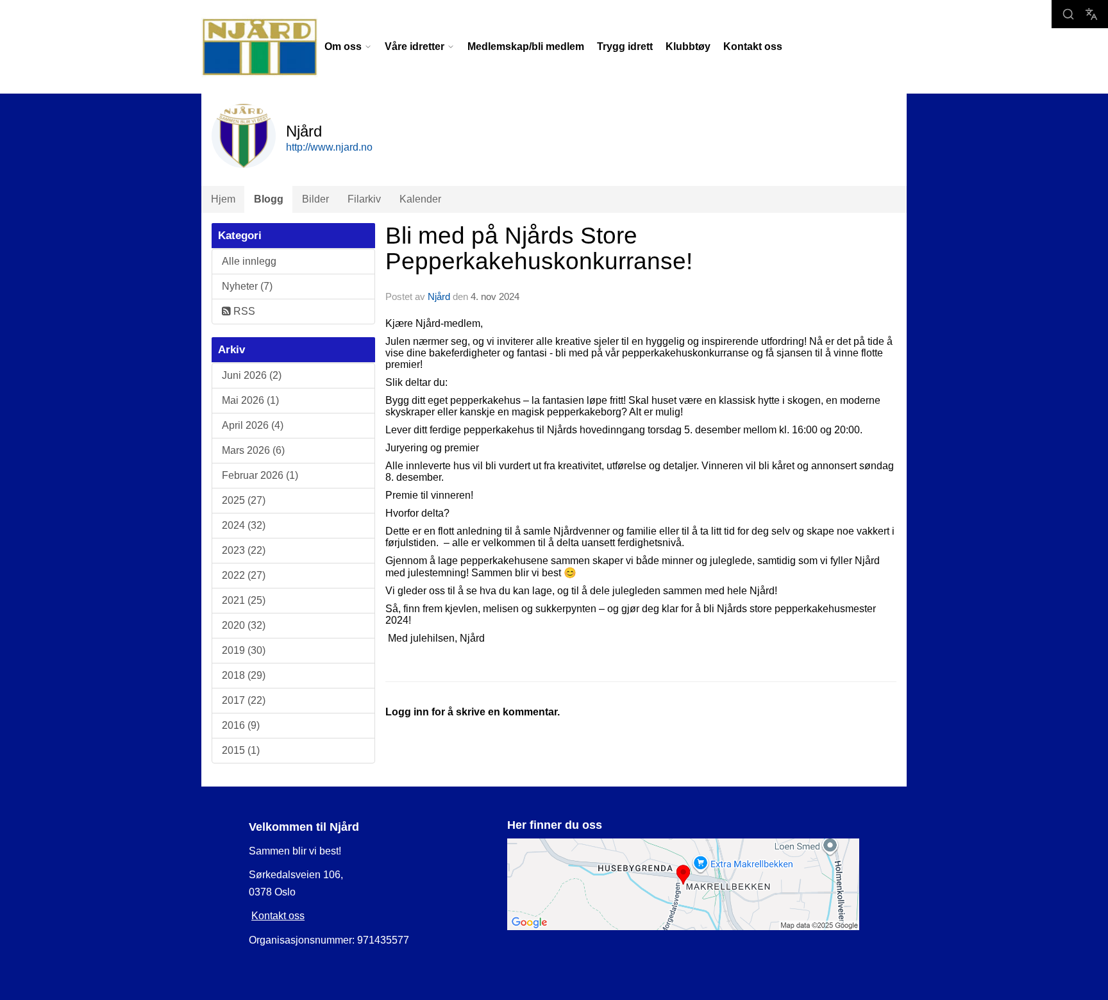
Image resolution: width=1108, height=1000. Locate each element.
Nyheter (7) (247, 286)
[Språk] (1091, 14)
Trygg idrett (625, 46)
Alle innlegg (249, 261)
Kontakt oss (752, 46)
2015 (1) (241, 750)
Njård (439, 296)
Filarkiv (364, 199)
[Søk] (1068, 14)
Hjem (223, 199)
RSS (243, 311)
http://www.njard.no (329, 147)
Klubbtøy (688, 46)
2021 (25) (243, 600)
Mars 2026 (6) (253, 450)
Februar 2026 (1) (260, 475)
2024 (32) (243, 525)
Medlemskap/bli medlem (525, 46)
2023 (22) (243, 550)
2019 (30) (243, 650)
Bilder (315, 199)
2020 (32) (243, 625)
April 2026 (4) (252, 425)
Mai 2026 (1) (250, 400)
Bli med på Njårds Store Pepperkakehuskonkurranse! (538, 248)
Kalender (420, 199)
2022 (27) (243, 575)
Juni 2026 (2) (251, 375)
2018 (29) (243, 675)
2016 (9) (241, 725)
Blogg (268, 199)
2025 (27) (243, 500)
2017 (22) (243, 700)
